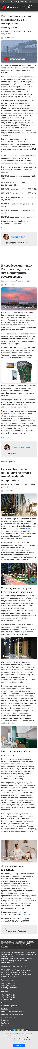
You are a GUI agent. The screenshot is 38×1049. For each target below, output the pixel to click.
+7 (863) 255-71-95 (8, 984)
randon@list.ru (6, 999)
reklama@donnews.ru (9, 988)
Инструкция (20, 942)
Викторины (17, 943)
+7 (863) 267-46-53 (8, 997)
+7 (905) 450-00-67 (8, 986)
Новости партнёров (17, 945)
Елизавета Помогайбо (21, 447)
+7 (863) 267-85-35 (8, 995)
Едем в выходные (7, 942)
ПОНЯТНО (19, 1045)
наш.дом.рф (25, 914)
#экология (5, 437)
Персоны (30, 942)
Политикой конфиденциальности (22, 1042)
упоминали (5, 413)
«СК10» (27, 528)
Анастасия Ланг (18, 236)
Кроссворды (5, 943)
